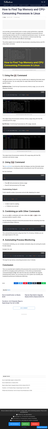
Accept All (25, 424)
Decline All (35, 424)
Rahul (5, 17)
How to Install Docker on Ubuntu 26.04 (11, 296)
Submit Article (14, 5)
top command (8, 166)
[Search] (42, 2)
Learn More (24, 427)
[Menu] (44, 2)
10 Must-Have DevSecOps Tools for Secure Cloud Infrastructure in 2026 (17, 390)
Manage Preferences (42, 427)
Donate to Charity (24, 5)
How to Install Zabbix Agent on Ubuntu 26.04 (11, 380)
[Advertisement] (24, 24)
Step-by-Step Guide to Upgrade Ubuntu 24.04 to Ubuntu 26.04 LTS (34, 296)
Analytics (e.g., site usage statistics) (25, 414)
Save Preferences (14, 424)
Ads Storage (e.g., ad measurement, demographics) (24, 416)
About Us (6, 5)
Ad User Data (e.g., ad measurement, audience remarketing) (25, 418)
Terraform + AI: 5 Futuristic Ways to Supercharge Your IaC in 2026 (12, 302)
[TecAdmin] (8, 2)
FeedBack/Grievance (35, 5)
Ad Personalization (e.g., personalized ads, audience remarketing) (25, 420)
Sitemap (44, 5)
